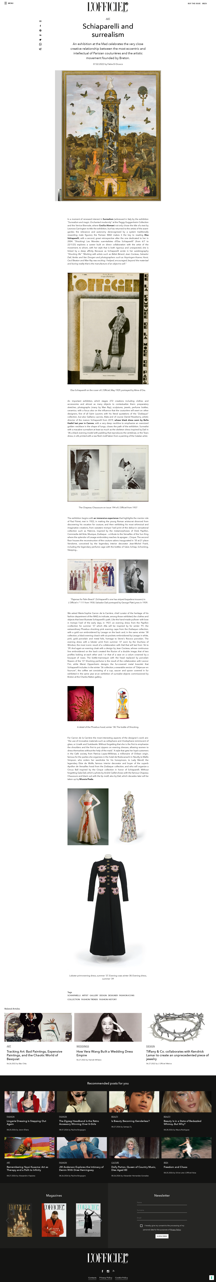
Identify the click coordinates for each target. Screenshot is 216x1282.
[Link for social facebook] (102, 1272)
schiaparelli (74, 995)
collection (74, 999)
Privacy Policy (175, 1230)
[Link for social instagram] (108, 1272)
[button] (100, 1220)
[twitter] (40, 40)
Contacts (92, 1278)
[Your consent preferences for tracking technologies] (211, 1277)
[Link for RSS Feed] (113, 1271)
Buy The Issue (194, 3)
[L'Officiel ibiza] (108, 7)
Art (108, 18)
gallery (94, 995)
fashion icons (126, 995)
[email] (40, 21)
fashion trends (89, 999)
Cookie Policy (121, 1278)
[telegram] (40, 49)
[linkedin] (40, 35)
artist (85, 995)
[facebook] (40, 26)
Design (103, 995)
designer (113, 995)
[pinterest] (40, 30)
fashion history (107, 999)
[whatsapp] (40, 44)
